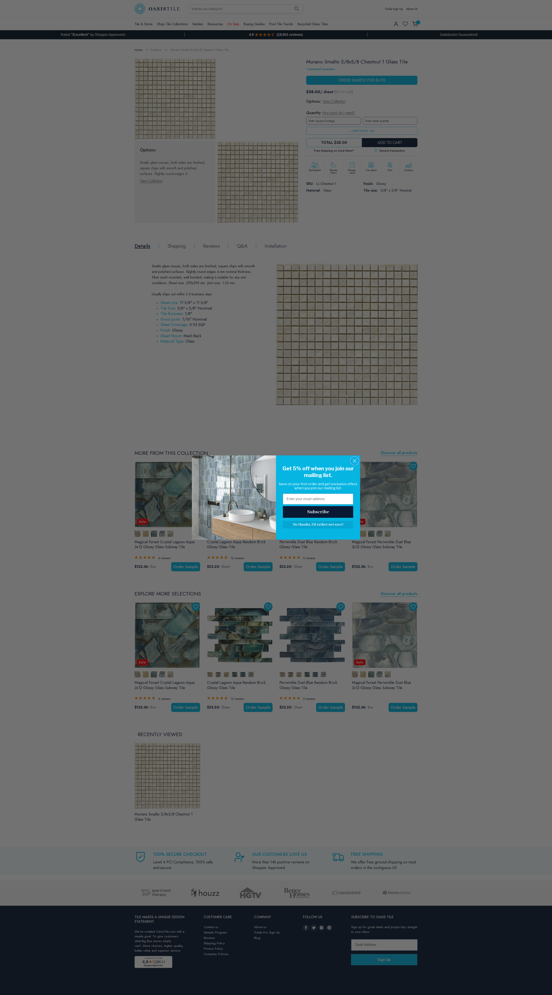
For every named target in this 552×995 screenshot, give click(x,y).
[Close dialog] (354, 461)
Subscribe (318, 512)
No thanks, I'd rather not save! (318, 524)
